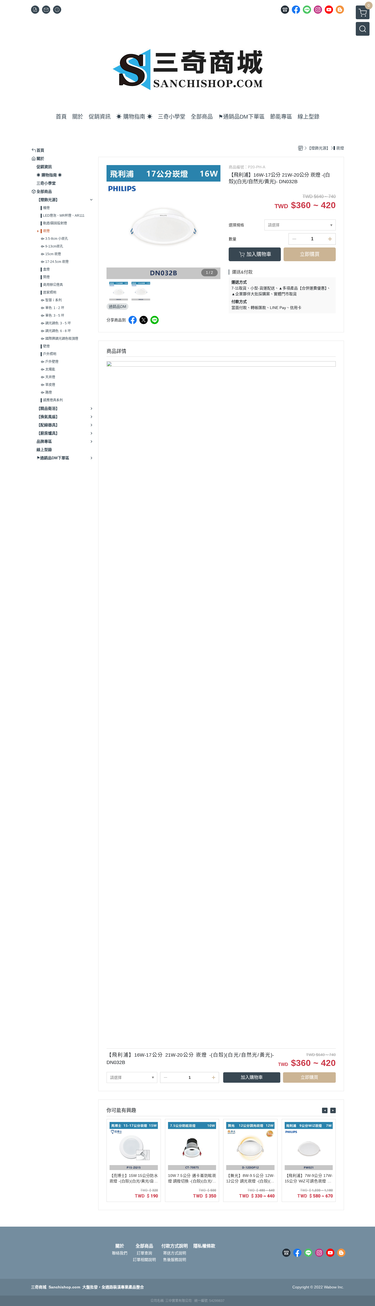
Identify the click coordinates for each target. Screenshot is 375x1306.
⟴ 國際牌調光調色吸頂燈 (59, 339)
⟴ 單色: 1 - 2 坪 (52, 308)
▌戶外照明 (48, 354)
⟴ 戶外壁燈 (49, 362)
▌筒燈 (45, 277)
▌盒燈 (45, 269)
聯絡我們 (119, 1253)
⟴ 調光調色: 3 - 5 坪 (56, 323)
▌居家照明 (48, 292)
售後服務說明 (174, 1260)
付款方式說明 (174, 1246)
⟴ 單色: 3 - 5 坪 (52, 316)
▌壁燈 (45, 346)
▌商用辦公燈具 (52, 285)
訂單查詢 (144, 1253)
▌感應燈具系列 (52, 400)
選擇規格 (236, 225)
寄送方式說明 (174, 1253)
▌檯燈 (45, 208)
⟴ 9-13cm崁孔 (52, 246)
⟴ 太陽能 (48, 369)
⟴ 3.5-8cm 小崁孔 (54, 239)
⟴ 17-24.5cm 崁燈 (55, 262)
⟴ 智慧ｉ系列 (51, 300)
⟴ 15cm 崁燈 (51, 254)
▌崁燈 (45, 231)
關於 (119, 1246)
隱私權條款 (204, 1246)
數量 (232, 239)
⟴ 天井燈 (48, 377)
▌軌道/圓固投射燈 (54, 223)
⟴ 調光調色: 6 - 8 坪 (56, 331)
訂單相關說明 (144, 1260)
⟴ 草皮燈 (48, 385)
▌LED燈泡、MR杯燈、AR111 (63, 216)
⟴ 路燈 (46, 392)
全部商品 (144, 1246)
